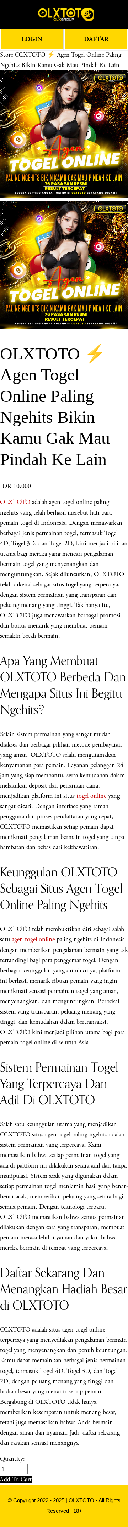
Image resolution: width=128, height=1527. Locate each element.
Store (6, 55)
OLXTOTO (15, 502)
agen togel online (33, 939)
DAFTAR (96, 39)
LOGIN (32, 39)
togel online (91, 796)
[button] (16, 1479)
